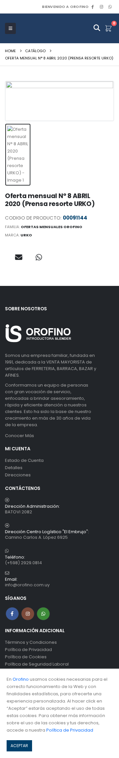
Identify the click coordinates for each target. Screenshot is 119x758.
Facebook (12, 613)
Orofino (21, 679)
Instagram (27, 613)
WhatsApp (110, 7)
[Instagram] (101, 7)
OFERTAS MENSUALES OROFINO (51, 226)
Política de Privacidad (28, 649)
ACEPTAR (19, 745)
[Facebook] (93, 7)
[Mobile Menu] (10, 28)
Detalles (13, 468)
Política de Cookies (26, 657)
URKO (26, 235)
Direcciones (18, 475)
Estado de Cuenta (24, 460)
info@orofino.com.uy (27, 585)
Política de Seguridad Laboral (37, 664)
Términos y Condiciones (31, 642)
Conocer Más (19, 435)
